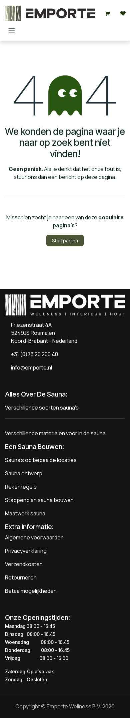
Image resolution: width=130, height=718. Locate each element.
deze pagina (100, 177)
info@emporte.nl (30, 367)
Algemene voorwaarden (34, 537)
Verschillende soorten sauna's (42, 407)
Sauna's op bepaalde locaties (41, 460)
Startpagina (65, 240)
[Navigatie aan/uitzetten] (11, 30)
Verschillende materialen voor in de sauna (55, 433)
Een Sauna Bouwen (33, 447)
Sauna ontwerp (23, 473)
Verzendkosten (24, 564)
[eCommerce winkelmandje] (107, 13)
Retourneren (21, 577)
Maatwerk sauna (25, 513)
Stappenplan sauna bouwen (39, 500)
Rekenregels (21, 486)
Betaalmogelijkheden (31, 590)
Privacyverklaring (26, 550)
